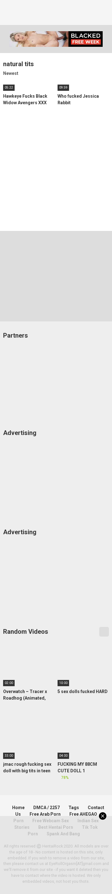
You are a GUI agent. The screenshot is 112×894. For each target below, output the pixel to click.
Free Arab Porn (45, 814)
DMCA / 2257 (46, 807)
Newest (10, 73)
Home (18, 807)
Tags (73, 807)
